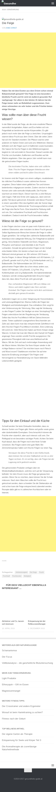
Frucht (41, 572)
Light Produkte (9, 678)
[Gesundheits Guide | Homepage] (11, 3)
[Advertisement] (28, 60)
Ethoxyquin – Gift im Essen (15, 684)
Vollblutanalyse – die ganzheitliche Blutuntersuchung (27, 663)
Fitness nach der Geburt (14, 718)
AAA (4, 10)
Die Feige (33, 572)
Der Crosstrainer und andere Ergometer (21, 706)
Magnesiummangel (11, 691)
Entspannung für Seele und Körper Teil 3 (21, 740)
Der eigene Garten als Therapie (17, 734)
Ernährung (13, 10)
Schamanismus (9, 650)
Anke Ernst (11, 28)
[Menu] (52, 3)
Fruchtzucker (16, 576)
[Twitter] (30, 785)
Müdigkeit (27, 576)
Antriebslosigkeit (21, 572)
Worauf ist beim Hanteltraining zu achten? (22, 712)
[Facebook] (25, 785)
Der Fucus (7, 657)
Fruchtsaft (6, 576)
